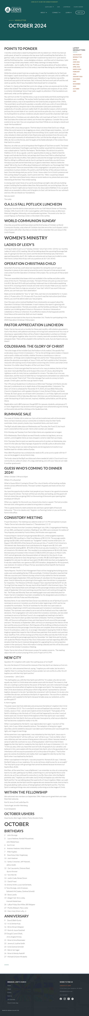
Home (9, 985)
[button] (49, 6)
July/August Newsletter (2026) (77, 57)
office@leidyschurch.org (66, 991)
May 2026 (76, 64)
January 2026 (77, 76)
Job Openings (11, 999)
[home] (13, 10)
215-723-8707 (64, 995)
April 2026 (76, 67)
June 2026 (76, 62)
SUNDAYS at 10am (65, 985)
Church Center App (12, 1003)
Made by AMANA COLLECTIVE (10, 1010)
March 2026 (77, 69)
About (9, 989)
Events (9, 992)
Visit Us (9, 996)
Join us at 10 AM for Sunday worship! (44, 2)
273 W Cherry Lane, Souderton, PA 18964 (71, 988)
